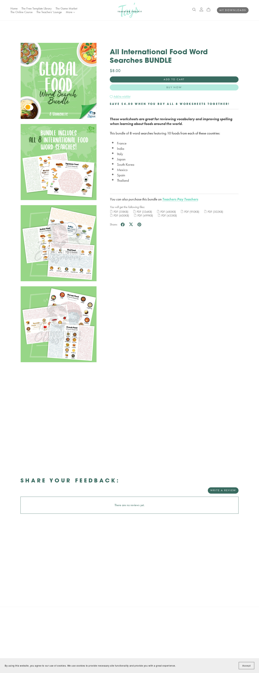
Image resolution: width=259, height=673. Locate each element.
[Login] (201, 9)
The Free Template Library (36, 8)
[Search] (194, 9)
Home (14, 8)
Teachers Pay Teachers (180, 199)
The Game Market (66, 8)
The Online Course (21, 12)
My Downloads (232, 10)
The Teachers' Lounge (49, 12)
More (69, 12)
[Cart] (210, 10)
